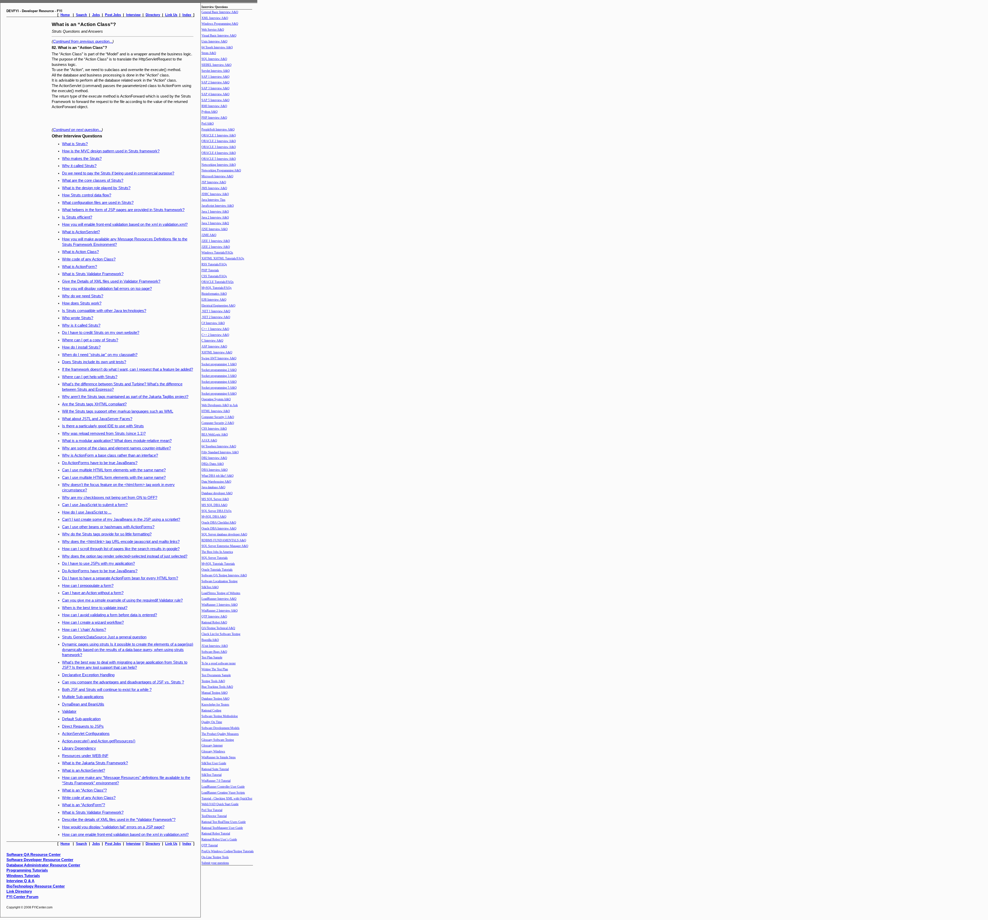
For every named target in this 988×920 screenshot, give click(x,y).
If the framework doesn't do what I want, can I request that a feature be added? (127, 369)
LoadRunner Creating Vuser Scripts (223, 792)
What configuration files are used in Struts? (98, 203)
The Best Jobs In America (217, 552)
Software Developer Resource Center (39, 860)
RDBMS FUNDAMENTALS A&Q (223, 540)
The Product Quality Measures (220, 734)
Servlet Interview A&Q (215, 71)
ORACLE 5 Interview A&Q (218, 159)
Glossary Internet (212, 745)
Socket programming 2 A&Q (219, 370)
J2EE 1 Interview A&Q (215, 241)
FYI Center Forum (22, 897)
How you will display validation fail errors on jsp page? (107, 289)
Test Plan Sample (211, 657)
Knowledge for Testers (215, 704)
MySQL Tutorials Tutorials (218, 564)
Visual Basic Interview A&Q (218, 35)
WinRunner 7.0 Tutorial (216, 781)
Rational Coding (211, 710)
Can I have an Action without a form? (92, 593)
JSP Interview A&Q (213, 182)
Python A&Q (209, 112)
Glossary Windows (213, 751)
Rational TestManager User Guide (222, 828)
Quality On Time (211, 722)
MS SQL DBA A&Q (214, 505)
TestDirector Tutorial (214, 816)
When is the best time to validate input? (94, 608)
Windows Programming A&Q (219, 23)
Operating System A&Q (216, 399)
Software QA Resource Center (33, 855)
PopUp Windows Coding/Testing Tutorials (227, 851)
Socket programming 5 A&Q (219, 387)
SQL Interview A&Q (214, 59)
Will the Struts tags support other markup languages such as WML (117, 411)
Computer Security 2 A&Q (217, 423)
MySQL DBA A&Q (213, 516)
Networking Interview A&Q (218, 165)
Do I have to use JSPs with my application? (98, 563)
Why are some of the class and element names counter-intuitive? (116, 448)
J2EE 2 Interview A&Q (215, 247)
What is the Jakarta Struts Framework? (95, 763)
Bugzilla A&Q (210, 640)
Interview (133, 15)
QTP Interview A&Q (214, 616)
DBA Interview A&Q (214, 470)
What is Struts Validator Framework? (92, 274)
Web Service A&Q (212, 29)
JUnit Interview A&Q (214, 646)
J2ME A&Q (208, 235)
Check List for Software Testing (220, 634)
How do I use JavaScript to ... (86, 512)
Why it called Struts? (79, 166)
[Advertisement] (27, 97)
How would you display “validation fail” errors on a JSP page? (113, 827)
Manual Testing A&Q (214, 693)
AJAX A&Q (209, 440)
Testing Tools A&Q (213, 681)
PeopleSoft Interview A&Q (218, 129)
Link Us (171, 15)
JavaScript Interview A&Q (217, 205)
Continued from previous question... (82, 41)
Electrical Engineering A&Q (218, 305)
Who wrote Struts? (77, 318)
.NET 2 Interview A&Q (215, 317)
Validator (69, 711)
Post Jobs (113, 15)
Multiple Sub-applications (83, 697)
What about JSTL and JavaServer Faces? (97, 419)
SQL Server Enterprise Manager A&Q (224, 546)
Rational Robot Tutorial (215, 833)
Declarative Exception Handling (88, 675)
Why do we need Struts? (82, 296)
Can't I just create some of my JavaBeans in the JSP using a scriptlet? (121, 519)
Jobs (96, 15)
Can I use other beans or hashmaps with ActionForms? (108, 527)
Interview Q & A (20, 881)
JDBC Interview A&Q (215, 194)
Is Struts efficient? (77, 217)
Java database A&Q (213, 487)
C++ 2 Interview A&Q (215, 335)
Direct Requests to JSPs (83, 726)
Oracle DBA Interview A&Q (218, 528)
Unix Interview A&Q (214, 41)
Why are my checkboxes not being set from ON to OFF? (109, 498)
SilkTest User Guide (213, 763)
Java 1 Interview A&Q (215, 211)
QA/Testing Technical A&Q (218, 628)
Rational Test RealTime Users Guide (223, 822)
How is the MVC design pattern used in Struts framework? (111, 151)
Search (81, 15)
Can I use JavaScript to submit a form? (95, 505)
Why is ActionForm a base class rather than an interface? (110, 455)
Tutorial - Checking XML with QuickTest (226, 798)
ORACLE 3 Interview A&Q (218, 147)
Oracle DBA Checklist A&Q (218, 522)
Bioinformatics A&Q (214, 294)
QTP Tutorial (209, 845)
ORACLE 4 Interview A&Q (218, 153)
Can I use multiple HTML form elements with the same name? (114, 470)
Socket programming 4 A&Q (219, 382)
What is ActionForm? (79, 267)
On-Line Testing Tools (215, 857)
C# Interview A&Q (213, 323)
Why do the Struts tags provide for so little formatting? (107, 534)
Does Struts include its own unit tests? (94, 362)
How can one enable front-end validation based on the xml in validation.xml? (125, 834)
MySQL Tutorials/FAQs (216, 288)
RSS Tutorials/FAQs (214, 264)
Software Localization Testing (219, 581)
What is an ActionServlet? (83, 770)
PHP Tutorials (210, 270)
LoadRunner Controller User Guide (223, 786)
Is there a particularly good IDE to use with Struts (103, 426)
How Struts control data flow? (86, 195)
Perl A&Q (207, 123)
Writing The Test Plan (214, 669)
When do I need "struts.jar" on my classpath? (99, 355)
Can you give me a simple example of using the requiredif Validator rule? (122, 600)
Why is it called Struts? (81, 325)
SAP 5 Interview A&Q (215, 100)
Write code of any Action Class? (89, 259)
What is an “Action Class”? (84, 790)
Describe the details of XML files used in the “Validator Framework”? (118, 820)
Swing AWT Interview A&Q (218, 358)
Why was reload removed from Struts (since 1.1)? (104, 433)
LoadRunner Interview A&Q (218, 599)
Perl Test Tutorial (211, 810)
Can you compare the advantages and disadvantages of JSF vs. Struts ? (123, 682)
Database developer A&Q (217, 493)
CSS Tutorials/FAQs (214, 276)
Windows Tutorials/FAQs (217, 252)
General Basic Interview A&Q (219, 12)
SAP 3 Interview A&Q (215, 88)
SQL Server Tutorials (214, 558)
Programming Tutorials (27, 870)
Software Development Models (220, 728)
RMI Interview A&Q (214, 106)
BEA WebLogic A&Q (214, 434)
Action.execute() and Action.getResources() (98, 741)
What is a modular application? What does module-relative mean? (117, 441)
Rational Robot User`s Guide (219, 839)
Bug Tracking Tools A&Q (217, 687)
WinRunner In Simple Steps (218, 757)
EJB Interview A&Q (213, 299)
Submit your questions (215, 863)
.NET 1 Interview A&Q (215, 311)
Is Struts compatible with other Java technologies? (104, 311)
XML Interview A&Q (214, 18)
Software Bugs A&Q (214, 652)
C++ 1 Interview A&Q (215, 329)
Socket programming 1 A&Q (219, 364)
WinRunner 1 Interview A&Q (219, 604)
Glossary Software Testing (217, 740)
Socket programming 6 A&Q (219, 393)
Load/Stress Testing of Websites (220, 593)
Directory (153, 15)
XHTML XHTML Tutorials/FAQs (222, 258)
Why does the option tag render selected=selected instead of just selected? (124, 556)
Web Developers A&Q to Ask (219, 405)
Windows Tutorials (23, 876)
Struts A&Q (208, 53)
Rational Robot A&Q (214, 622)
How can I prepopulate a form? (87, 586)
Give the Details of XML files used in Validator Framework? (111, 281)
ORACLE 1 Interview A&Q (218, 135)
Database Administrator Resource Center (43, 865)
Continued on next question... (77, 130)
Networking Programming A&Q (221, 170)
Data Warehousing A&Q (216, 481)
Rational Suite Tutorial (215, 769)
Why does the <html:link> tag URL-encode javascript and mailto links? (121, 542)
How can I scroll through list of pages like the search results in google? (121, 549)
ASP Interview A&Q (214, 346)
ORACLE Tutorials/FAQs (217, 282)
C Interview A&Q (212, 340)
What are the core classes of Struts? (92, 180)
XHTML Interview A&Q (216, 352)
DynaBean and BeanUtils (83, 704)
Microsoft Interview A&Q (217, 176)
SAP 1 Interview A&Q (215, 77)
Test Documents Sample (216, 675)
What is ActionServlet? (81, 232)
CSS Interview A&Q (214, 428)
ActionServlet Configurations (86, 734)
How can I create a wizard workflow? (93, 622)
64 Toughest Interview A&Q (218, 446)
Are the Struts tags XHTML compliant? (94, 404)
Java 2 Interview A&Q (215, 217)
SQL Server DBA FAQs (216, 511)
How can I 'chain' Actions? (84, 630)
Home (65, 15)
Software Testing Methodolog (219, 716)
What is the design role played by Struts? (96, 188)
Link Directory (19, 891)
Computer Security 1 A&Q (217, 417)
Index (186, 15)
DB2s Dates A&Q (212, 464)
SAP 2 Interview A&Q (215, 82)
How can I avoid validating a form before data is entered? (109, 615)
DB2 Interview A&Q (214, 458)
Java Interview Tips (213, 200)
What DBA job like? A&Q (217, 476)
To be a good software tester (218, 663)
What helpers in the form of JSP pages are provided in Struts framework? (123, 210)
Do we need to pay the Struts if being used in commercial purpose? (118, 173)
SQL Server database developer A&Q (224, 534)
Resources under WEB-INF (85, 756)
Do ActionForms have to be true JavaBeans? (99, 463)
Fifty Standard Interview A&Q (220, 452)
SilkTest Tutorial (211, 775)
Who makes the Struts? (82, 159)
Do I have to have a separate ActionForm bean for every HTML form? (120, 578)
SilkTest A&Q (210, 587)
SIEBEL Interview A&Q (216, 65)
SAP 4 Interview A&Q (215, 94)
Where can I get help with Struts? (89, 377)
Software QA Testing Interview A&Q (224, 575)
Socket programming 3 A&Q (219, 376)
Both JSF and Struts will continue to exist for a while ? (107, 690)
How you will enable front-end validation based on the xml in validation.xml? (125, 224)
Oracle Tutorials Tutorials (217, 569)
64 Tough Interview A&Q (217, 47)
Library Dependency (79, 748)
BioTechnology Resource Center (35, 886)
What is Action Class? (80, 252)
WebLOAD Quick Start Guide (220, 804)
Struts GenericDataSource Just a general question (104, 637)
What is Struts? (75, 144)
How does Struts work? (81, 303)
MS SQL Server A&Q (215, 499)
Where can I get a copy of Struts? (90, 340)
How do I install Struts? (81, 347)
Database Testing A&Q (215, 698)
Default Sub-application (81, 719)
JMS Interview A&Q (214, 188)
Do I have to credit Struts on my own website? (100, 333)
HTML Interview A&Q (215, 411)
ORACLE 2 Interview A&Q (218, 141)
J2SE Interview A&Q (214, 229)
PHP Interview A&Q (214, 117)
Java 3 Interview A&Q (215, 223)
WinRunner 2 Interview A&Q (219, 610)
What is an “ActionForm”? (83, 805)
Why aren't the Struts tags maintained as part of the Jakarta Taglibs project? (125, 397)
